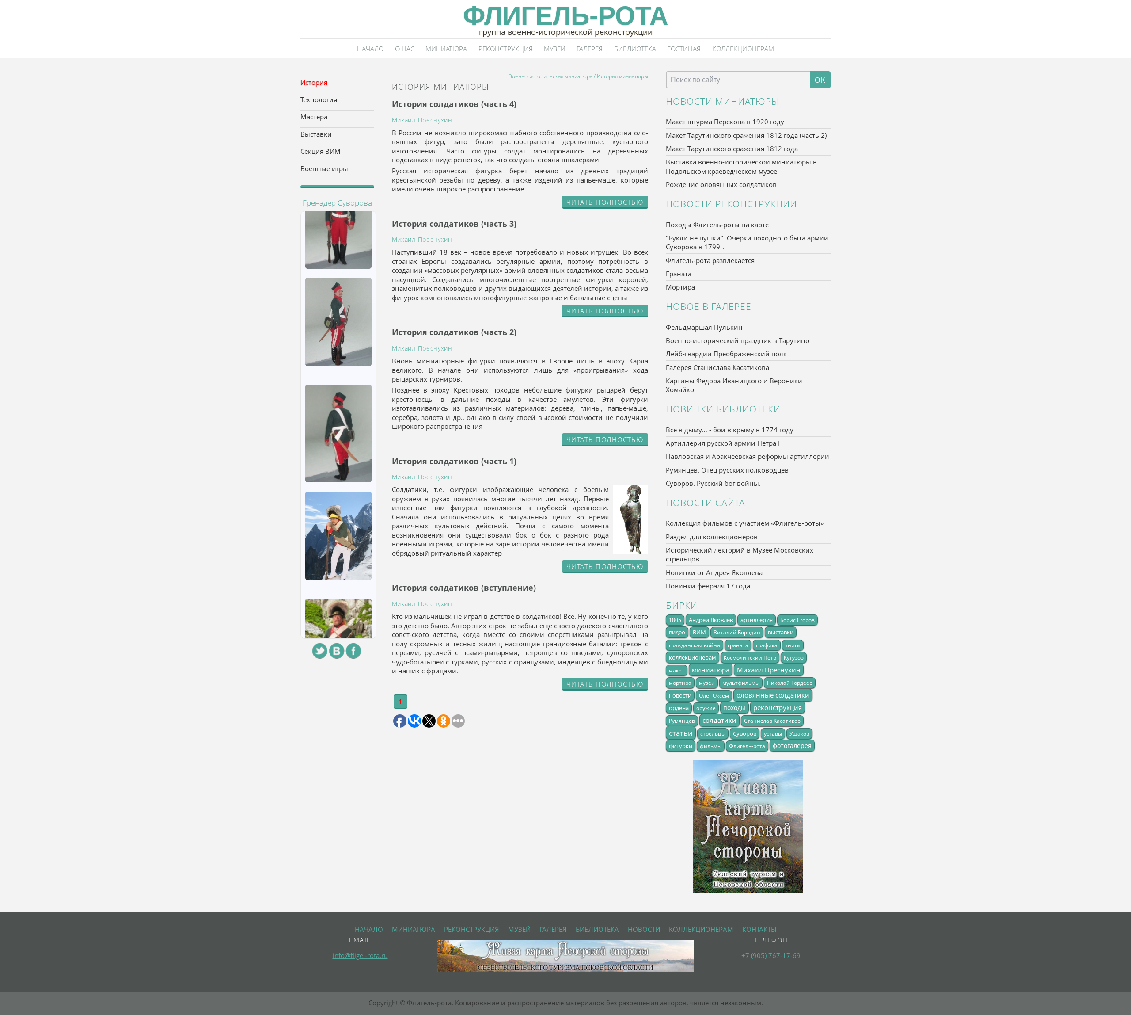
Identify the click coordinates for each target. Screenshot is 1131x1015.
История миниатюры (622, 76)
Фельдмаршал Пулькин (704, 327)
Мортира (680, 286)
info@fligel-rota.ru (360, 955)
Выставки (316, 134)
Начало (370, 48)
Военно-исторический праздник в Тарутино (737, 340)
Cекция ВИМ (320, 151)
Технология (318, 99)
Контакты (759, 929)
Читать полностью (604, 202)
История (313, 82)
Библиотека (635, 48)
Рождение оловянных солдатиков (721, 184)
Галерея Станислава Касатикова (717, 367)
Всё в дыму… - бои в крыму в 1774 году (729, 429)
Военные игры (324, 168)
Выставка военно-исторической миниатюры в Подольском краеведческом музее (741, 166)
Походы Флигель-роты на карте (717, 224)
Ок (820, 80)
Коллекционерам (743, 48)
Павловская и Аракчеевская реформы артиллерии (747, 456)
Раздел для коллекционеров (712, 536)
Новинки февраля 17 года (708, 585)
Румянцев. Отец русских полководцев (727, 470)
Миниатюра (446, 48)
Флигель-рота (565, 15)
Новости (644, 929)
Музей (555, 48)
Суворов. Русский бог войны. (713, 483)
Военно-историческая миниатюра (550, 76)
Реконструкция (505, 48)
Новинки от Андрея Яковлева (714, 572)
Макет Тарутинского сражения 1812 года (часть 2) (746, 135)
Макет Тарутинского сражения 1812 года (732, 148)
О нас (404, 48)
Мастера (313, 116)
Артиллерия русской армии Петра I (723, 443)
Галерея (590, 48)
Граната (678, 273)
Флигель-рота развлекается (710, 260)
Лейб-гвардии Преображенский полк (726, 353)
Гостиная (684, 48)
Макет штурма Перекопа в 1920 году (725, 121)
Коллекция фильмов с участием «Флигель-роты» (745, 523)
